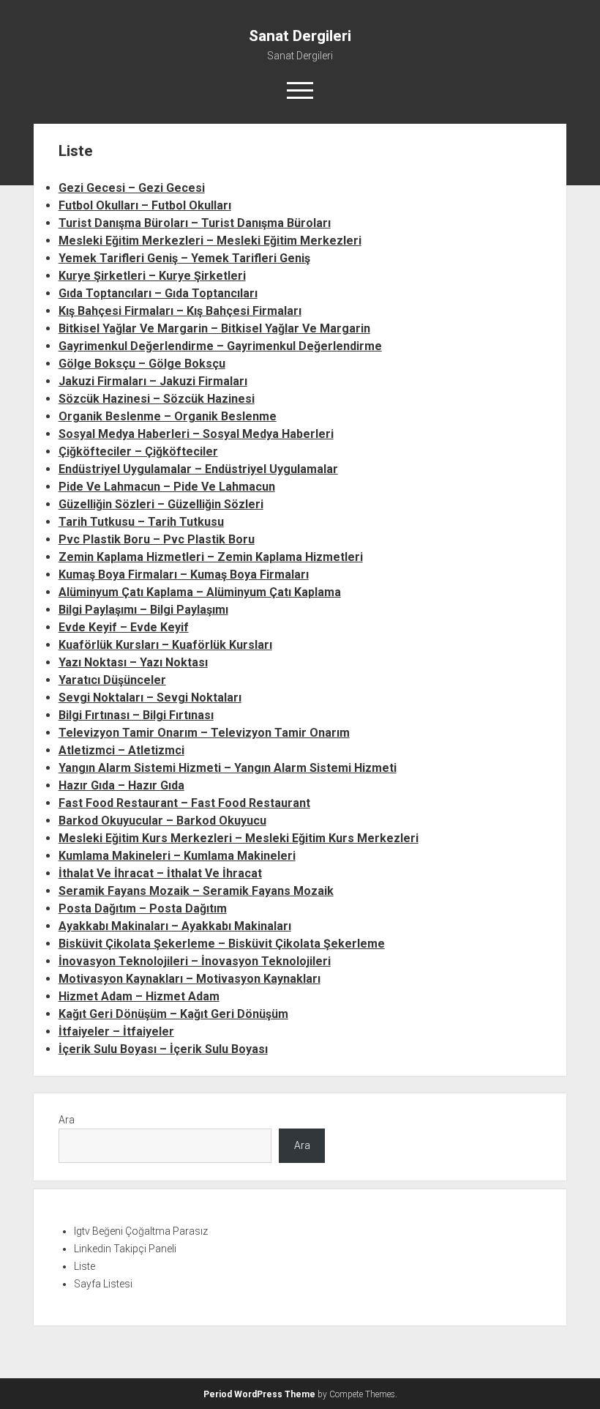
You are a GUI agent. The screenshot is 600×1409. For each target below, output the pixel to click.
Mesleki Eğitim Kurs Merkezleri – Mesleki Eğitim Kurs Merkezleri (239, 838)
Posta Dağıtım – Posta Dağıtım (143, 908)
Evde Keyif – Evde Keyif (124, 627)
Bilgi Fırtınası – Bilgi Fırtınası (136, 715)
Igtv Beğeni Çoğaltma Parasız (141, 1231)
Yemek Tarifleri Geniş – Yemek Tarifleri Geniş (184, 258)
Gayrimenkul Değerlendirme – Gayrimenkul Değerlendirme (220, 346)
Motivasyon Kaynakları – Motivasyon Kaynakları (189, 979)
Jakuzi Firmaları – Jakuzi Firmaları (153, 381)
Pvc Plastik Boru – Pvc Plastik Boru (157, 539)
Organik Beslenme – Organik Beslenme (168, 416)
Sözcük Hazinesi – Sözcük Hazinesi (157, 399)
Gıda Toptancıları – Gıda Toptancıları (158, 293)
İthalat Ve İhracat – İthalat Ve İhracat (160, 873)
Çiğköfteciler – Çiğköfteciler (138, 451)
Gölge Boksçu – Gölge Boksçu (142, 364)
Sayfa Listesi (103, 1284)
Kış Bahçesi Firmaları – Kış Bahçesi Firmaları (180, 311)
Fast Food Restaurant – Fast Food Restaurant (184, 803)
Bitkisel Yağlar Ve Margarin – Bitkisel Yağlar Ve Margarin (214, 328)
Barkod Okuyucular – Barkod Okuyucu (162, 821)
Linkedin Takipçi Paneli (125, 1248)
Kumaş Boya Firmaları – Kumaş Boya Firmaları (184, 574)
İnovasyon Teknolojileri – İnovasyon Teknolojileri (195, 961)
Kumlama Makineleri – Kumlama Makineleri (177, 856)
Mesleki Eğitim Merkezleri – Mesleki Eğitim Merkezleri (210, 241)
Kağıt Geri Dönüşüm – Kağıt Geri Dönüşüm (173, 1014)
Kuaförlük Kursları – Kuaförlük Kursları (165, 645)
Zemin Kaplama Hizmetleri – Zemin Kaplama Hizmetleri (211, 557)
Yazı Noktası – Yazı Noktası (133, 662)
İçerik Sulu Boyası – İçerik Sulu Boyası (163, 1049)
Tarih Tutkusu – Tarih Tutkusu (141, 522)
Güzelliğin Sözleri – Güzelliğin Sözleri (161, 504)
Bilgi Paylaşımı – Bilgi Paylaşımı (143, 610)
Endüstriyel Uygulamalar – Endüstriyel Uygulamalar (198, 469)
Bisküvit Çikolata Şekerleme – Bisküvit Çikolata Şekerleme (222, 944)
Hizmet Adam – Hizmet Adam (139, 996)
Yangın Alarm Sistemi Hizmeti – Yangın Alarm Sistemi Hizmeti (228, 768)
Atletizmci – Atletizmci (121, 750)
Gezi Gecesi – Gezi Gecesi (132, 188)
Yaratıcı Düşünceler (112, 680)
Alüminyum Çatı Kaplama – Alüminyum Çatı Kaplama (200, 592)
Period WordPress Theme (259, 1394)
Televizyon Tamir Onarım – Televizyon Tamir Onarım (204, 733)
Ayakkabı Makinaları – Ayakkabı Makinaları (175, 926)
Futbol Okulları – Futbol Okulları (145, 205)
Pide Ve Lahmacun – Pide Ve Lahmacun (167, 487)
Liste (84, 1266)
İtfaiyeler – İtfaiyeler (116, 1031)
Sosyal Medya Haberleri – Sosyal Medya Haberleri (196, 434)
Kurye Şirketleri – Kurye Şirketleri (152, 276)
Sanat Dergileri (300, 36)
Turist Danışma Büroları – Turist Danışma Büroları (195, 223)
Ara (67, 1120)
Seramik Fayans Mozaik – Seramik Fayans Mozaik (196, 891)
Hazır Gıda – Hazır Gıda (121, 785)
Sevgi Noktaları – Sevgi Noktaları (150, 697)
